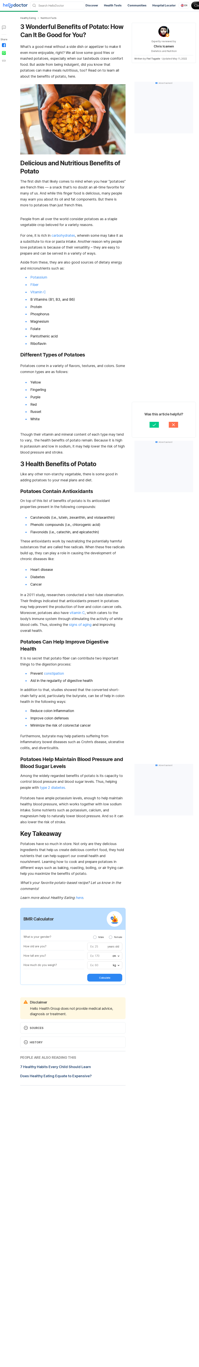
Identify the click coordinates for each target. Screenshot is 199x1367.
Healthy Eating (28, 18)
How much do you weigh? (40, 965)
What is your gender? (37, 936)
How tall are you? (35, 955)
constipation (54, 673)
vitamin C (77, 613)
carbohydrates (63, 235)
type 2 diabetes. (53, 788)
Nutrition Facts (49, 18)
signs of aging (80, 625)
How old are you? (35, 946)
